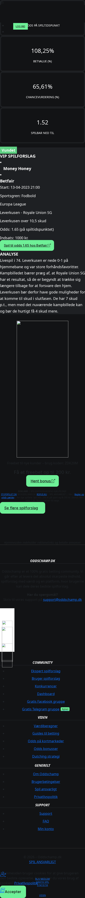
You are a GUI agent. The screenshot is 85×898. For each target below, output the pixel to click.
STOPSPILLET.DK (9, 494)
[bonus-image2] (42, 389)
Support (45, 813)
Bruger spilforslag (46, 678)
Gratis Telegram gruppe (40, 709)
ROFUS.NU (42, 494)
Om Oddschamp (46, 774)
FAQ (46, 821)
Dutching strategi (46, 756)
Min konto (46, 829)
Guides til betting (45, 733)
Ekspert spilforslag (45, 671)
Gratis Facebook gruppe (46, 701)
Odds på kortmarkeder (46, 741)
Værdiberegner (46, 726)
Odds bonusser (46, 748)
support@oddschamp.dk (62, 599)
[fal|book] (42, 890)
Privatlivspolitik (46, 796)
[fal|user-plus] (42, 874)
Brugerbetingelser (46, 781)
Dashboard (46, 694)
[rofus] (7, 652)
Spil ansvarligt (46, 789)
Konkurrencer (46, 686)
